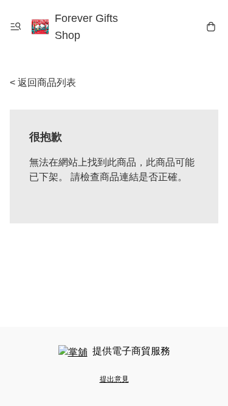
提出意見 (114, 379)
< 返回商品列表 (43, 82)
